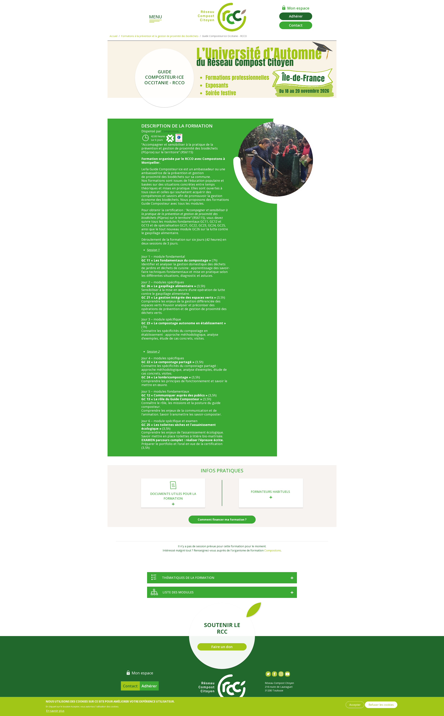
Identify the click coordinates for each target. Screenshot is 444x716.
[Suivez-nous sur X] (268, 674)
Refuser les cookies (381, 705)
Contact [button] (295, 25)
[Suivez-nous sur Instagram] (281, 674)
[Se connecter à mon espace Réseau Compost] (283, 7)
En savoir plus (55, 711)
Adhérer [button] (296, 16)
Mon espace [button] (298, 8)
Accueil (113, 36)
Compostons (170, 131)
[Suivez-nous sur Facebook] (274, 674)
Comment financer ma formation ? (222, 519)
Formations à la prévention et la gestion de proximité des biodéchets (159, 36)
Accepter (355, 705)
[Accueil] (222, 17)
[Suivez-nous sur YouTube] (287, 674)
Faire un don (222, 646)
